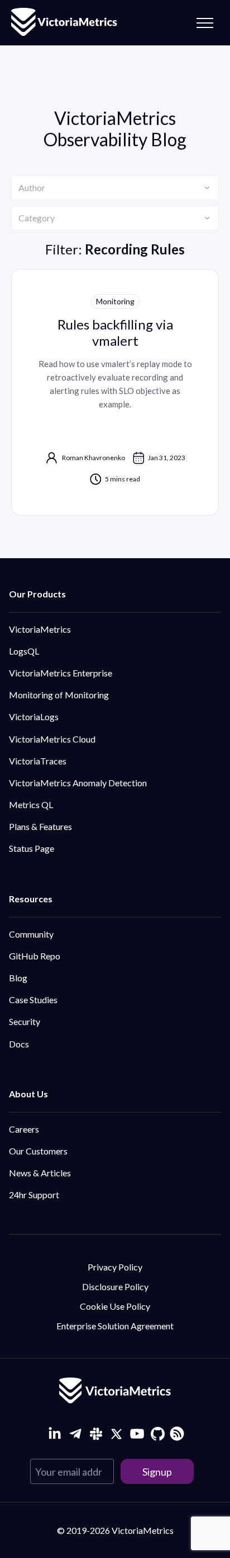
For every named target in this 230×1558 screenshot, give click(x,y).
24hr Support (34, 1194)
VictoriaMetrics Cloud (52, 739)
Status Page (31, 848)
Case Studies (33, 999)
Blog (18, 977)
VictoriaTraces (37, 760)
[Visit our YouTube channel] (137, 1434)
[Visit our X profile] (116, 1434)
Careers (24, 1129)
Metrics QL (31, 804)
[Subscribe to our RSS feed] (176, 1432)
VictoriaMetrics (40, 629)
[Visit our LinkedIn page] (54, 1434)
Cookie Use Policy (115, 1306)
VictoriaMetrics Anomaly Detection (78, 782)
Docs (19, 1043)
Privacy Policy (115, 1267)
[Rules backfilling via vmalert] (115, 392)
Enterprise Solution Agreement (115, 1325)
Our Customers (38, 1151)
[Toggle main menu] (205, 23)
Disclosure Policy (115, 1286)
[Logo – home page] (64, 23)
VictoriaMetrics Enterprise (60, 672)
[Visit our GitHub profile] (158, 1434)
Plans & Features (40, 826)
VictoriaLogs (34, 716)
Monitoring (115, 301)
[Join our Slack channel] (96, 1434)
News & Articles (40, 1172)
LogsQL (24, 651)
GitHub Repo (34, 955)
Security (24, 1021)
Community (31, 934)
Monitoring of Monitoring (59, 694)
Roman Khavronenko (93, 457)
